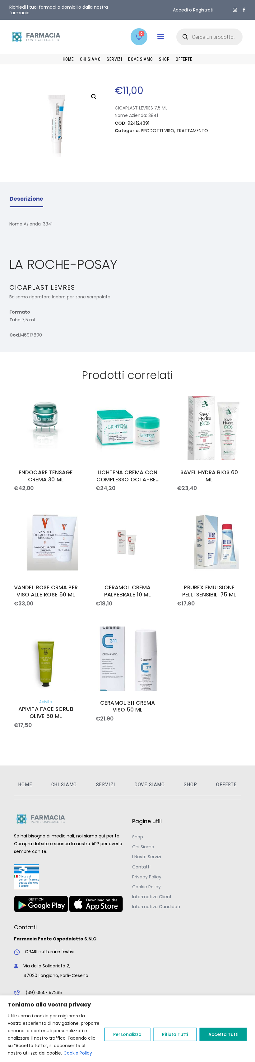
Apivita (45, 701)
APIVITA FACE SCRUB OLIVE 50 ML (45, 713)
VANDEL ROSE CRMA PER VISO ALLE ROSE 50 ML (46, 591)
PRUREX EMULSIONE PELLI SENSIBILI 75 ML (209, 591)
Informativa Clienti (152, 897)
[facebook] (244, 10)
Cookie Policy (77, 1053)
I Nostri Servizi (146, 857)
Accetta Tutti (223, 1034)
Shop (137, 837)
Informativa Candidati (156, 907)
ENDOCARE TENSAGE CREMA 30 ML (46, 476)
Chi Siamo (143, 847)
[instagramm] (235, 10)
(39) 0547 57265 (44, 992)
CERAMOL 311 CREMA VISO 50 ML (127, 706)
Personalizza (127, 1034)
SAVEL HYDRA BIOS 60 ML (209, 476)
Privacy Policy (146, 877)
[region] (127, 1028)
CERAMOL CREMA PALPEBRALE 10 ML (127, 591)
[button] (160, 36)
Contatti (141, 867)
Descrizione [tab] (26, 199)
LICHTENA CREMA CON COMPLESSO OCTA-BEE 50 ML (127, 476)
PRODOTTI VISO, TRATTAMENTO (174, 130)
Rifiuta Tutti (175, 1034)
